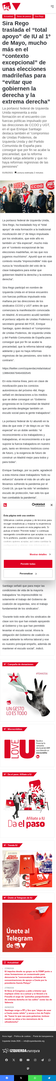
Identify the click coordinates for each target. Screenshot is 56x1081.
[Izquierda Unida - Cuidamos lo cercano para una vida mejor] (11, 6)
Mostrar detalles (38, 554)
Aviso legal (7, 1036)
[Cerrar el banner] (51, 505)
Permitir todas (28, 563)
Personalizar (26, 573)
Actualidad (8, 16)
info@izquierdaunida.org (34, 1041)
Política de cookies (22, 1036)
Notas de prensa (24, 16)
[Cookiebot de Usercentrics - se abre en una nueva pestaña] (33, 505)
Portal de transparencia (43, 1036)
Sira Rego (39, 16)
